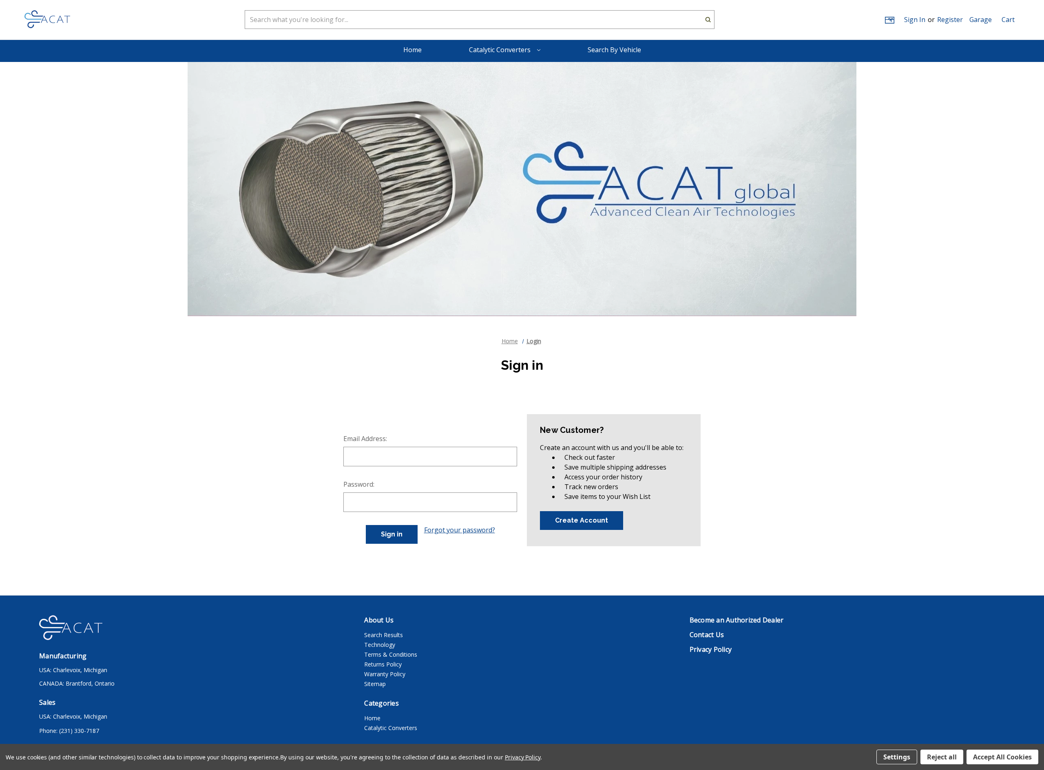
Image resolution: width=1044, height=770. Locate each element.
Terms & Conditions (390, 654)
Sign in (914, 19)
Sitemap (375, 684)
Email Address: (365, 438)
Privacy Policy (522, 757)
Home (412, 49)
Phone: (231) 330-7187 (69, 731)
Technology (379, 645)
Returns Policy (383, 664)
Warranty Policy (384, 674)
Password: (358, 484)
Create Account (581, 520)
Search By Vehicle (614, 49)
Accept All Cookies (1002, 756)
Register (950, 19)
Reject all (942, 756)
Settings (896, 756)
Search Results (383, 635)
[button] (980, 19)
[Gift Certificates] (889, 19)
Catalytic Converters (500, 49)
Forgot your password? (459, 529)
